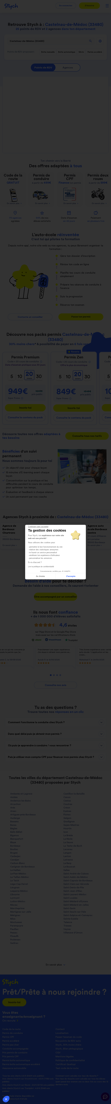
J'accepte (70, 576)
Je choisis (40, 576)
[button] (6, 1099)
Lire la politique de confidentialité (41, 567)
